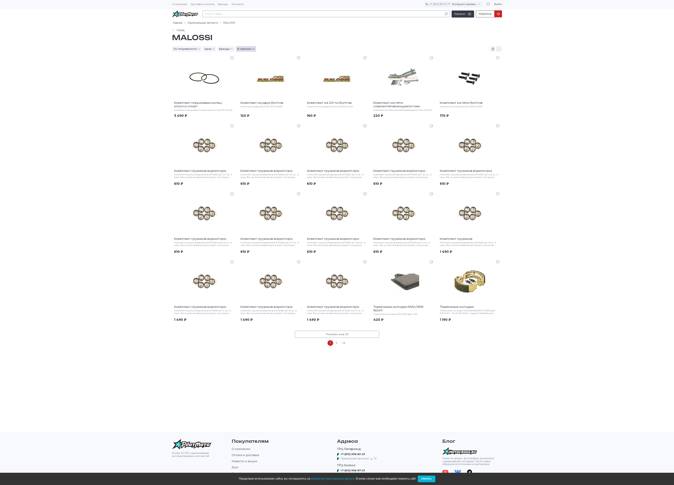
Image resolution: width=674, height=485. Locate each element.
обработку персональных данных (333, 478)
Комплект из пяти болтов (461, 102)
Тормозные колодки (457, 306)
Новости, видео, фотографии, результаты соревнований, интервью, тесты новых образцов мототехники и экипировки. (468, 461)
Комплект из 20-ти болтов (329, 102)
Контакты (237, 4)
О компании (179, 4)
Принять (426, 479)
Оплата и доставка (245, 455)
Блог (235, 467)
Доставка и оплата (202, 4)
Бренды (223, 4)
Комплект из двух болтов (261, 102)
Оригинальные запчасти (203, 22)
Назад (180, 30)
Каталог (460, 13)
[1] (446, 14)
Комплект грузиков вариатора (200, 170)
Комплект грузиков (456, 238)
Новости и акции (244, 461)
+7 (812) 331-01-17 (439, 4)
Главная (177, 22)
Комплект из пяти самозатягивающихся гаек (396, 104)
